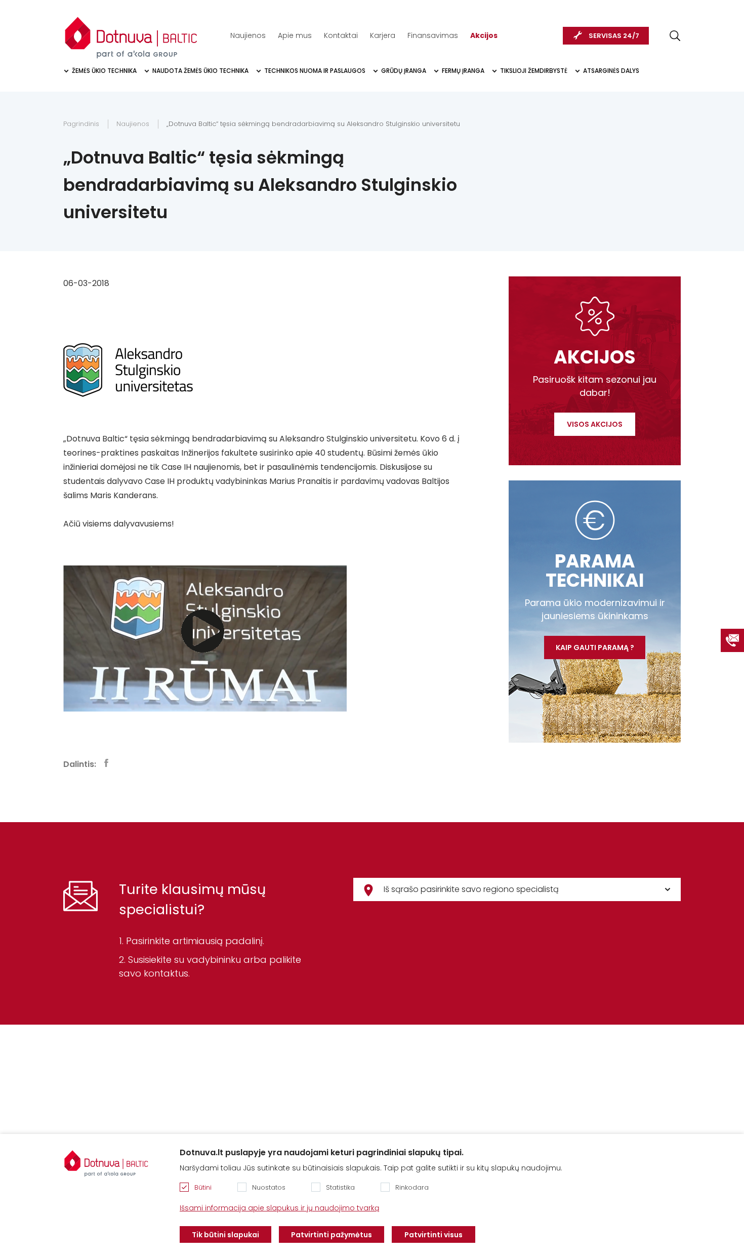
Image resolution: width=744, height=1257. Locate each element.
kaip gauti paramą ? (595, 647)
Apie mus (295, 35)
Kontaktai (341, 35)
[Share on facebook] (106, 763)
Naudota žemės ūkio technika (200, 70)
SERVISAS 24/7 (614, 35)
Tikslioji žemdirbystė (533, 70)
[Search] (675, 36)
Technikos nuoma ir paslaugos (314, 70)
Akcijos (484, 35)
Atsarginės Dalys (611, 70)
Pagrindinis (81, 124)
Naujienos (248, 35)
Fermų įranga (463, 70)
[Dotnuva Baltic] (131, 32)
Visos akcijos (595, 424)
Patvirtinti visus (433, 1235)
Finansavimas (432, 35)
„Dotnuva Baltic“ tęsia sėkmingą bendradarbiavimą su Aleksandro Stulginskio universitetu (313, 124)
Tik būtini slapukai (225, 1235)
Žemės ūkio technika (104, 70)
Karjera (382, 35)
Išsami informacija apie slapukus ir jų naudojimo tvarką (279, 1208)
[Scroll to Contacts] (732, 640)
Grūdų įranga (403, 70)
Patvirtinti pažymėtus (331, 1235)
